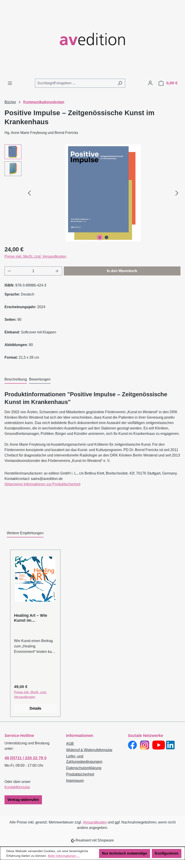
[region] (92, 192)
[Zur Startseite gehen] (92, 39)
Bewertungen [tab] (40, 379)
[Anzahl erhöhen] (57, 270)
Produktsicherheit (80, 774)
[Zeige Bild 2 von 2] (106, 237)
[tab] (16, 380)
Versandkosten (95, 822)
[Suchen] (120, 83)
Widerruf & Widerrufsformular (89, 750)
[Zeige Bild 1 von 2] (100, 237)
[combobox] (75, 83)
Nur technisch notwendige (124, 853)
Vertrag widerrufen (23, 800)
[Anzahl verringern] (9, 270)
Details (35, 708)
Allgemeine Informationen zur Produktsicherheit (42, 484)
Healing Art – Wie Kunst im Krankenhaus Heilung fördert (35, 618)
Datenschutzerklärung (83, 768)
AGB (70, 743)
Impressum (75, 780)
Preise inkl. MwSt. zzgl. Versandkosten (35, 256)
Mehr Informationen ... (64, 856)
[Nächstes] (176, 193)
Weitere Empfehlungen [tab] (25, 533)
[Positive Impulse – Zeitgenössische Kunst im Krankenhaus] (103, 192)
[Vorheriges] (29, 193)
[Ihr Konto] (150, 82)
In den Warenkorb (122, 271)
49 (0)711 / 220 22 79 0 (25, 758)
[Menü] (10, 83)
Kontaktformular (17, 787)
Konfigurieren (166, 853)
